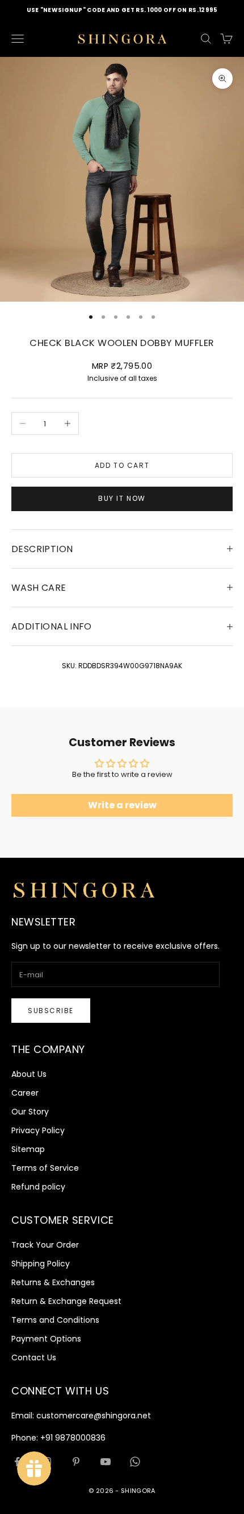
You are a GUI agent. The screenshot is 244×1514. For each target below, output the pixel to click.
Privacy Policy (38, 1130)
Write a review (122, 805)
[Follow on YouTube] (105, 1461)
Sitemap (28, 1149)
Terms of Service (45, 1168)
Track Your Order (45, 1244)
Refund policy (38, 1186)
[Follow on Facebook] (17, 1461)
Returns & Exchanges (53, 1282)
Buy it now (122, 498)
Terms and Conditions (55, 1320)
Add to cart (122, 465)
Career (25, 1093)
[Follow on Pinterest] (76, 1461)
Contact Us (33, 1357)
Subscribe (51, 1010)
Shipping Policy (40, 1263)
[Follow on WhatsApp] (135, 1461)
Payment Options (46, 1338)
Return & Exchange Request (66, 1301)
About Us (29, 1074)
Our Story (30, 1111)
